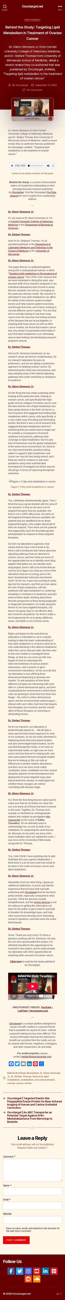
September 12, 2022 (46, 85)
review (27, 1083)
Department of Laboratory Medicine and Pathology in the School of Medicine (30, 247)
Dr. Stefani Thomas (19, 234)
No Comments (34, 89)
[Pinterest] (54, 1271)
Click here (16, 961)
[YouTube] (36, 1271)
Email (7, 1199)
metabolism (27, 1079)
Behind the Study (16, 1073)
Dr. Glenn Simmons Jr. (21, 212)
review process (42, 902)
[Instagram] (28, 1271)
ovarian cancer (15, 1083)
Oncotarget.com (39, 1011)
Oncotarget (32, 20)
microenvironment (45, 1079)
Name (7, 1185)
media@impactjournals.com (36, 1056)
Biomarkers (33, 1073)
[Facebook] (11, 1271)
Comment (9, 1156)
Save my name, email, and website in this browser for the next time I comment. (33, 1229)
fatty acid (37, 1076)
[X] (19, 1271)
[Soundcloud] (36, 1278)
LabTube (23, 1011)
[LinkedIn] (45, 1271)
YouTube (46, 1007)
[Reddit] (28, 1278)
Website (7, 1214)
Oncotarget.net (32, 6)
